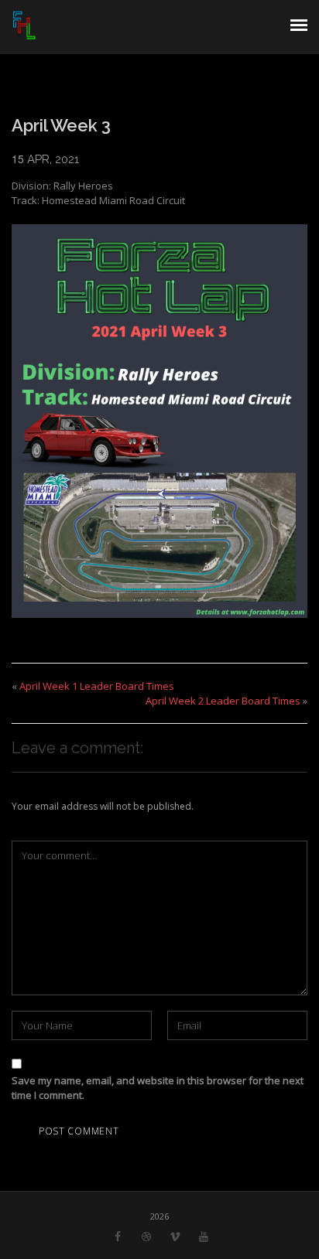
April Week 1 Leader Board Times (96, 686)
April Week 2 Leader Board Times (223, 701)
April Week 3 (61, 125)
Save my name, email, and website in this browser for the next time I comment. (158, 1088)
